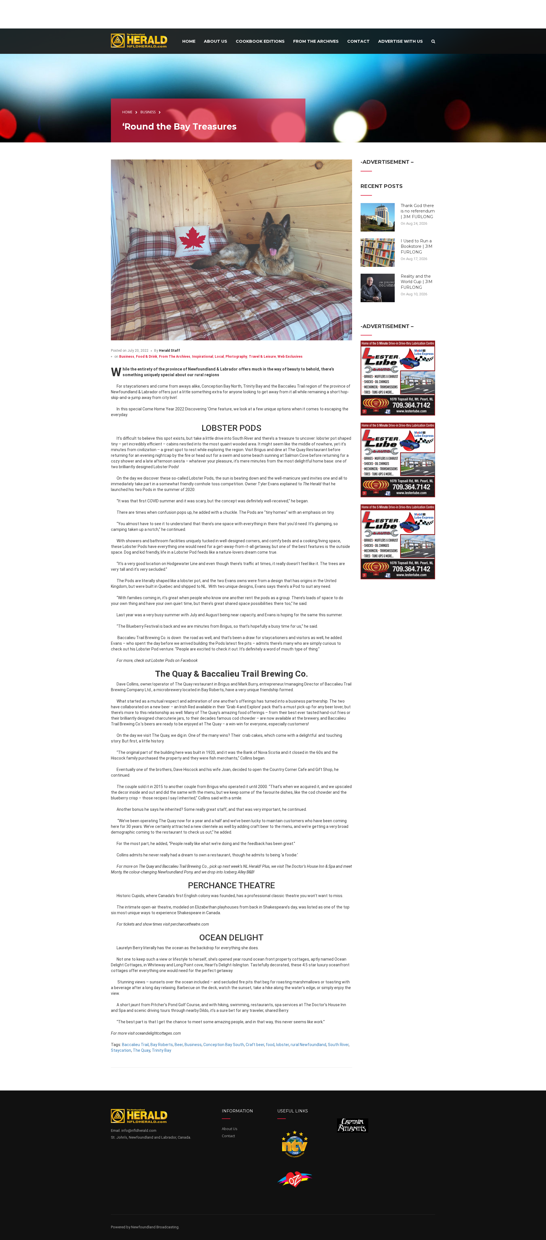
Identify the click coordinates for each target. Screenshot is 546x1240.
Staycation (121, 1050)
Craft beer (255, 1044)
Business (126, 357)
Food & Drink (146, 357)
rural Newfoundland (308, 1044)
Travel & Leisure (262, 357)
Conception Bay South (223, 1044)
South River (338, 1044)
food (270, 1044)
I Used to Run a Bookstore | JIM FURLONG (417, 246)
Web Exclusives (290, 357)
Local (219, 357)
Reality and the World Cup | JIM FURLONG (417, 282)
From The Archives (174, 357)
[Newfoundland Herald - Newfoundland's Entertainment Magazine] (142, 40)
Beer (179, 1044)
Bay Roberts (161, 1044)
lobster (282, 1044)
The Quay (141, 1050)
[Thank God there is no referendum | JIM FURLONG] (378, 216)
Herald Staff (169, 351)
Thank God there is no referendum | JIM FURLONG (418, 211)
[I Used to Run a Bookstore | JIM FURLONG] (378, 252)
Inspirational (202, 357)
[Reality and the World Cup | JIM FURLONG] (378, 287)
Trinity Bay (161, 1050)
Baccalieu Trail (135, 1044)
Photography (236, 357)
